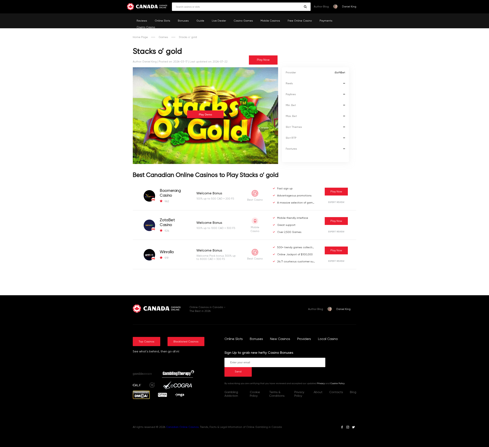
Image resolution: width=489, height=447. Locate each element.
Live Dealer (219, 20)
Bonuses (183, 20)
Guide (200, 20)
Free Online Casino (300, 20)
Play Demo (205, 114)
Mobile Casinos (270, 20)
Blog (353, 392)
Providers (304, 339)
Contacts (336, 392)
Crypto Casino (146, 27)
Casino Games (243, 20)
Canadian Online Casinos (182, 427)
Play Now (263, 60)
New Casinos (280, 339)
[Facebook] (342, 428)
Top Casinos (146, 341)
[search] (305, 6)
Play (336, 191)
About (318, 392)
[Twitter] (353, 428)
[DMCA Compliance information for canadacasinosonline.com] (141, 398)
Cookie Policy (337, 383)
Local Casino (328, 339)
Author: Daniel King (145, 61)
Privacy (321, 383)
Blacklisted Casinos (185, 341)
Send (238, 371)
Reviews (142, 20)
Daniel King (349, 6)
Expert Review (336, 202)
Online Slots (162, 20)
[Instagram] (347, 428)
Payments (326, 20)
